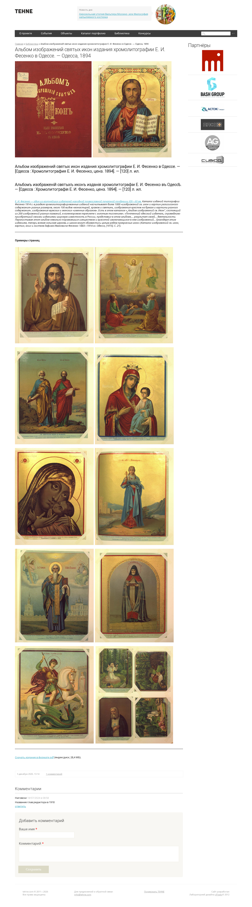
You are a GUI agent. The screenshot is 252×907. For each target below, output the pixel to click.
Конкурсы (144, 33)
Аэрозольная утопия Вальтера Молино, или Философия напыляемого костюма (113, 15)
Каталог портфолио (93, 33)
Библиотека (122, 33)
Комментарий (31, 844)
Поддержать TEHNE (154, 891)
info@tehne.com (82, 894)
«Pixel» (218, 894)
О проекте (25, 33)
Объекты (66, 33)
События (46, 33)
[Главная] (23, 12)
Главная (19, 43)
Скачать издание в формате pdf (34, 757)
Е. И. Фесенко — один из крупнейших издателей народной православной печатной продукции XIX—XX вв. (78, 201)
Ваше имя (28, 829)
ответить (20, 806)
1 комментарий (54, 773)
